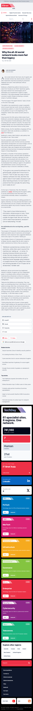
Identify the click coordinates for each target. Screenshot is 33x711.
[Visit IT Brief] (11, 582)
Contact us (6, 673)
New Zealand (7, 652)
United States (7, 656)
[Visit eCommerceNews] (11, 561)
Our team (5, 690)
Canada (13, 648)
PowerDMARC (20, 709)
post (2, 132)
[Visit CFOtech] (11, 498)
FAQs (4, 684)
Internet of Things (22, 15)
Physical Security (8, 48)
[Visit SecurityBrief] (11, 603)
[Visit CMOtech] (11, 519)
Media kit (13, 512)
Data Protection (7, 45)
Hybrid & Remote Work (11, 15)
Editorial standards (8, 680)
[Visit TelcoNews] (11, 624)
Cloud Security (19, 45)
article (10, 191)
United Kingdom (17, 652)
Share (5, 338)
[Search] (23, 19)
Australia (6, 648)
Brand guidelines (7, 670)
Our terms (5, 694)
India (18, 648)
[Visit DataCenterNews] (11, 541)
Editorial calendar (7, 677)
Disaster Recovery (26, 12)
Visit (5, 512)
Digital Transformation (15, 12)
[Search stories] (29, 663)
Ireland (24, 648)
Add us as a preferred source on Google (14, 342)
